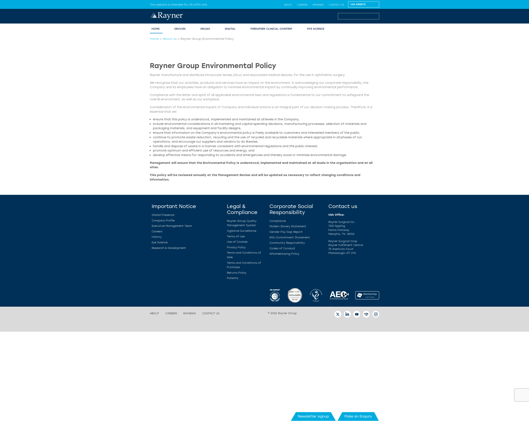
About (288, 4)
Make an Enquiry (358, 416)
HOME (155, 28)
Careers (302, 4)
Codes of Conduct (282, 248)
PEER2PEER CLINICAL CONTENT (271, 28)
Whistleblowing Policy (284, 253)
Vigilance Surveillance (241, 230)
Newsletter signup (313, 416)
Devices (180, 28)
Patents (232, 278)
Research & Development (169, 248)
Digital (230, 28)
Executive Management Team (172, 225)
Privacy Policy (236, 247)
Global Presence (163, 214)
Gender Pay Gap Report (286, 231)
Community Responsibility (287, 242)
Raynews (318, 4)
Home (154, 39)
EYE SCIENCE (315, 28)
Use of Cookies (237, 241)
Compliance (277, 220)
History (157, 236)
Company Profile (163, 220)
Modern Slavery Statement (287, 226)
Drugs (205, 28)
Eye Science (160, 242)
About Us (170, 39)
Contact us (336, 4)
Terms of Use (236, 236)
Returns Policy (236, 272)
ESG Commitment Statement (289, 237)
